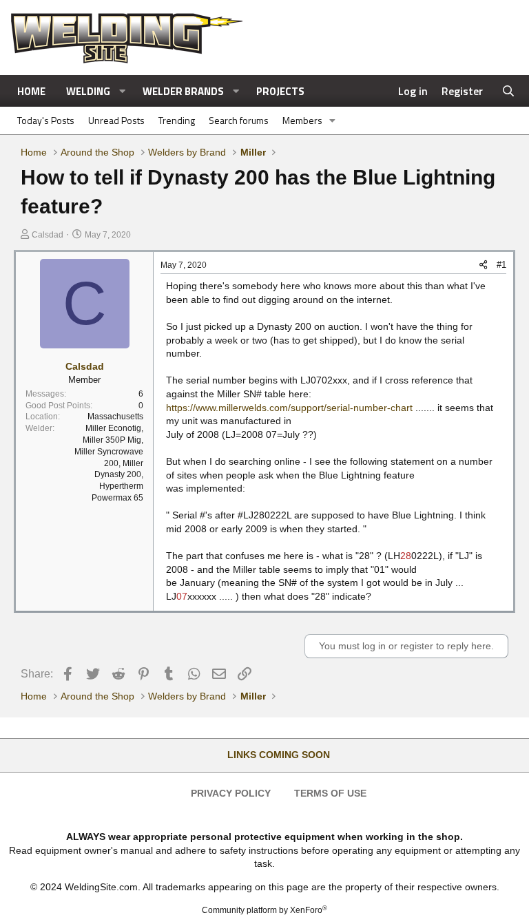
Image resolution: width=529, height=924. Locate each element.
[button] (122, 91)
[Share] (483, 265)
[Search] (508, 91)
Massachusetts (115, 416)
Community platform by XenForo (264, 910)
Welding (88, 91)
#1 (501, 265)
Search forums (239, 120)
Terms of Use (330, 793)
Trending (176, 120)
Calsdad (47, 235)
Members (302, 120)
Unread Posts (116, 120)
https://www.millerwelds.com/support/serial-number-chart (289, 407)
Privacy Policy (231, 793)
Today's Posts (45, 120)
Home (31, 91)
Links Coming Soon (278, 754)
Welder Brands (183, 91)
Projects (280, 91)
